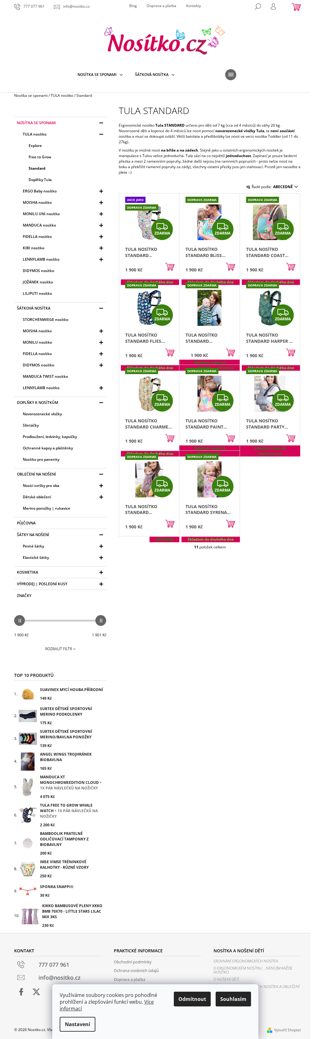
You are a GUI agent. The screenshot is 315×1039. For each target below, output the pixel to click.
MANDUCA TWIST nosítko (45, 376)
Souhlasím (233, 999)
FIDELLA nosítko (37, 236)
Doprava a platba (161, 5)
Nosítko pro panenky (41, 459)
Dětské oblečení (37, 497)
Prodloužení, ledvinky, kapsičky (50, 436)
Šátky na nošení (33, 534)
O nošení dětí (226, 979)
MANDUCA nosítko (39, 225)
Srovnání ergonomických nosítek (245, 961)
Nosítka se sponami (36, 122)
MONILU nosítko (37, 342)
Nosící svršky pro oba (41, 485)
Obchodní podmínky (133, 962)
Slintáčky (31, 425)
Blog (133, 5)
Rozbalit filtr (58, 648)
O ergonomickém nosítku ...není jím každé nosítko (253, 970)
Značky (24, 595)
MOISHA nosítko (37, 202)
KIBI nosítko (33, 248)
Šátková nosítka (33, 308)
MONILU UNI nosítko (41, 213)
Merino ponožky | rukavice (46, 508)
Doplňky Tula (40, 179)
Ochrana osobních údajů (136, 970)
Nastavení (77, 1024)
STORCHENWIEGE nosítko (45, 319)
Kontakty (193, 5)
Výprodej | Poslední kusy (42, 584)
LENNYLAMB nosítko (41, 259)
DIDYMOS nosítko (38, 270)
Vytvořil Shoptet (287, 1030)
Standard (37, 168)
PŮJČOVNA (26, 523)
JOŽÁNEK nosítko (38, 282)
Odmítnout (192, 999)
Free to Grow (40, 157)
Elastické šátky (36, 557)
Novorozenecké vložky (42, 414)
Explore (35, 145)
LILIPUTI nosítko (37, 293)
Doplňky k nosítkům (37, 402)
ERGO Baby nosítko (40, 191)
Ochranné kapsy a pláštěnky (48, 448)
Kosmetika (27, 572)
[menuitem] (100, 74)
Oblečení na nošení (36, 474)
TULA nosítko (34, 134)
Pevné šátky (33, 546)
